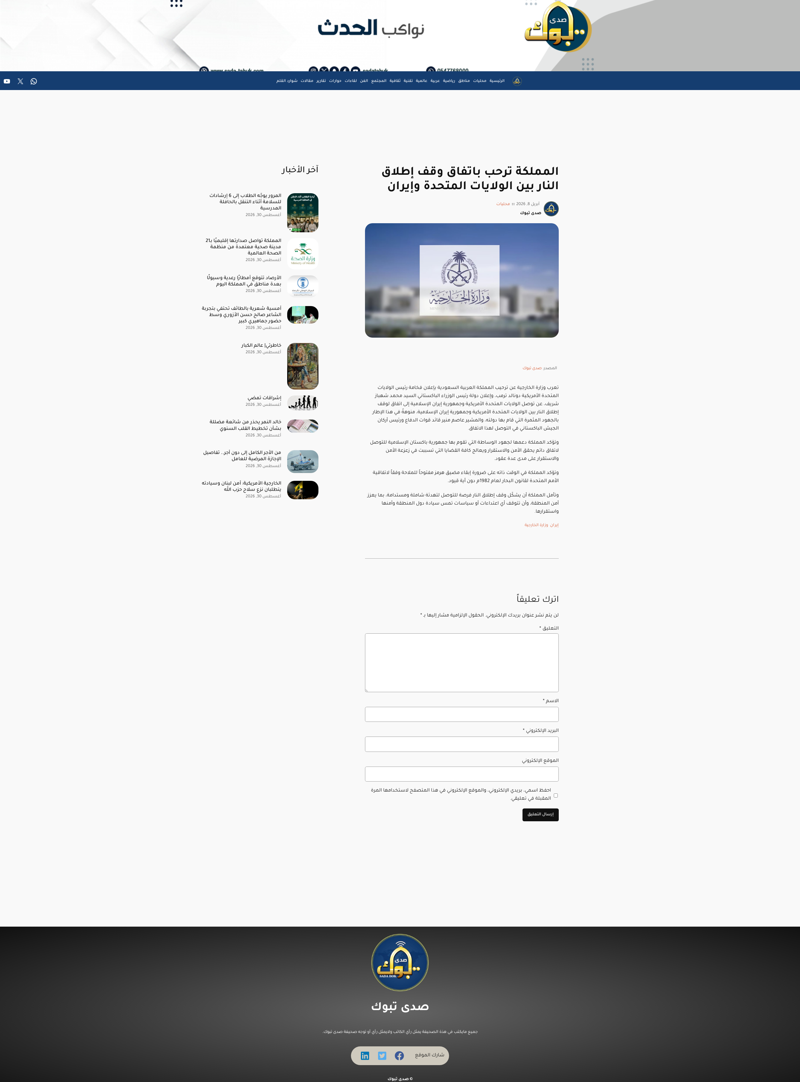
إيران (554, 525)
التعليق (549, 629)
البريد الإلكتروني (541, 731)
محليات (503, 204)
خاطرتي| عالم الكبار (261, 346)
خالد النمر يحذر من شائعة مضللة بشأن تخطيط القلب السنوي (245, 425)
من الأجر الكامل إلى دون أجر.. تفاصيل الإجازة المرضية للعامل (242, 456)
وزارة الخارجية (536, 525)
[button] (399, 1056)
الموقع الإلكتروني (540, 761)
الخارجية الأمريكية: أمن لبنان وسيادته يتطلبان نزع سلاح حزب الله (241, 487)
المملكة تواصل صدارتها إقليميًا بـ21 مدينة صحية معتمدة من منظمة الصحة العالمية (243, 247)
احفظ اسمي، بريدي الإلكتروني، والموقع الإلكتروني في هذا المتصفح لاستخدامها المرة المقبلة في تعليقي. (461, 795)
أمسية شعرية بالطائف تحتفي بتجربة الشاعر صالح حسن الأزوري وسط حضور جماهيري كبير (241, 315)
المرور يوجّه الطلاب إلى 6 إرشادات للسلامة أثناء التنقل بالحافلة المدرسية (245, 202)
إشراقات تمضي (264, 398)
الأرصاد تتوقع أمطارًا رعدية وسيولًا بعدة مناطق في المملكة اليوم (244, 281)
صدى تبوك (532, 368)
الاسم (551, 701)
